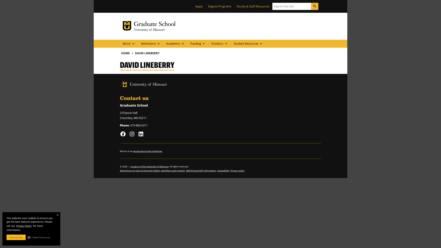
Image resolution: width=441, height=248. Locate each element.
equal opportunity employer (147, 151)
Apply (199, 6)
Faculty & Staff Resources (253, 6)
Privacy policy (237, 170)
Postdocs (219, 44)
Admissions (151, 44)
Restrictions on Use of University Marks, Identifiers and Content (152, 170)
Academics (175, 44)
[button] (39, 237)
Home (125, 53)
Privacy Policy (24, 226)
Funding (198, 44)
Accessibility (223, 170)
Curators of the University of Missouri (149, 166)
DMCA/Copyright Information (201, 170)
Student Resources (248, 44)
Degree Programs (219, 6)
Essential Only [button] (16, 237)
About (129, 44)
